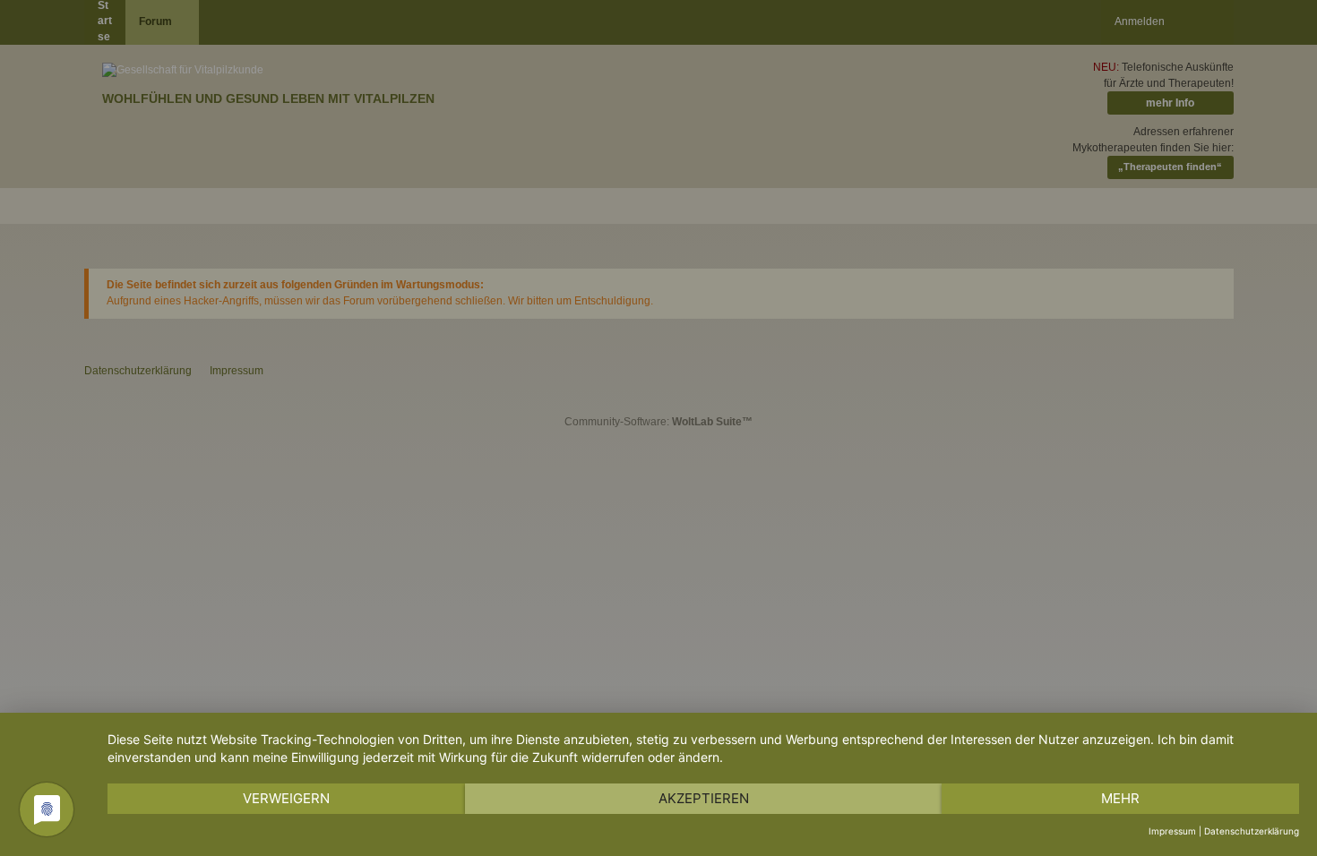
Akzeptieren (703, 798)
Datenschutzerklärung (1251, 831)
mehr (1120, 798)
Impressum (1172, 831)
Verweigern (286, 798)
